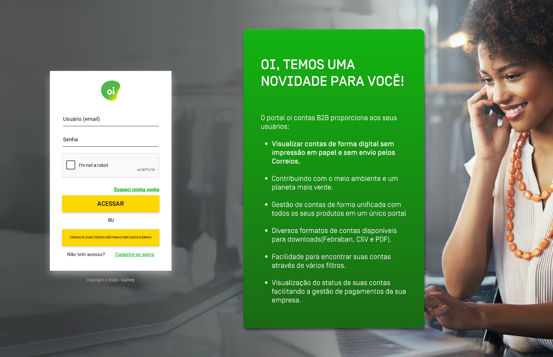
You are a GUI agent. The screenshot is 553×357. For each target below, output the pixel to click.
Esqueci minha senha (136, 189)
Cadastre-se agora (134, 254)
